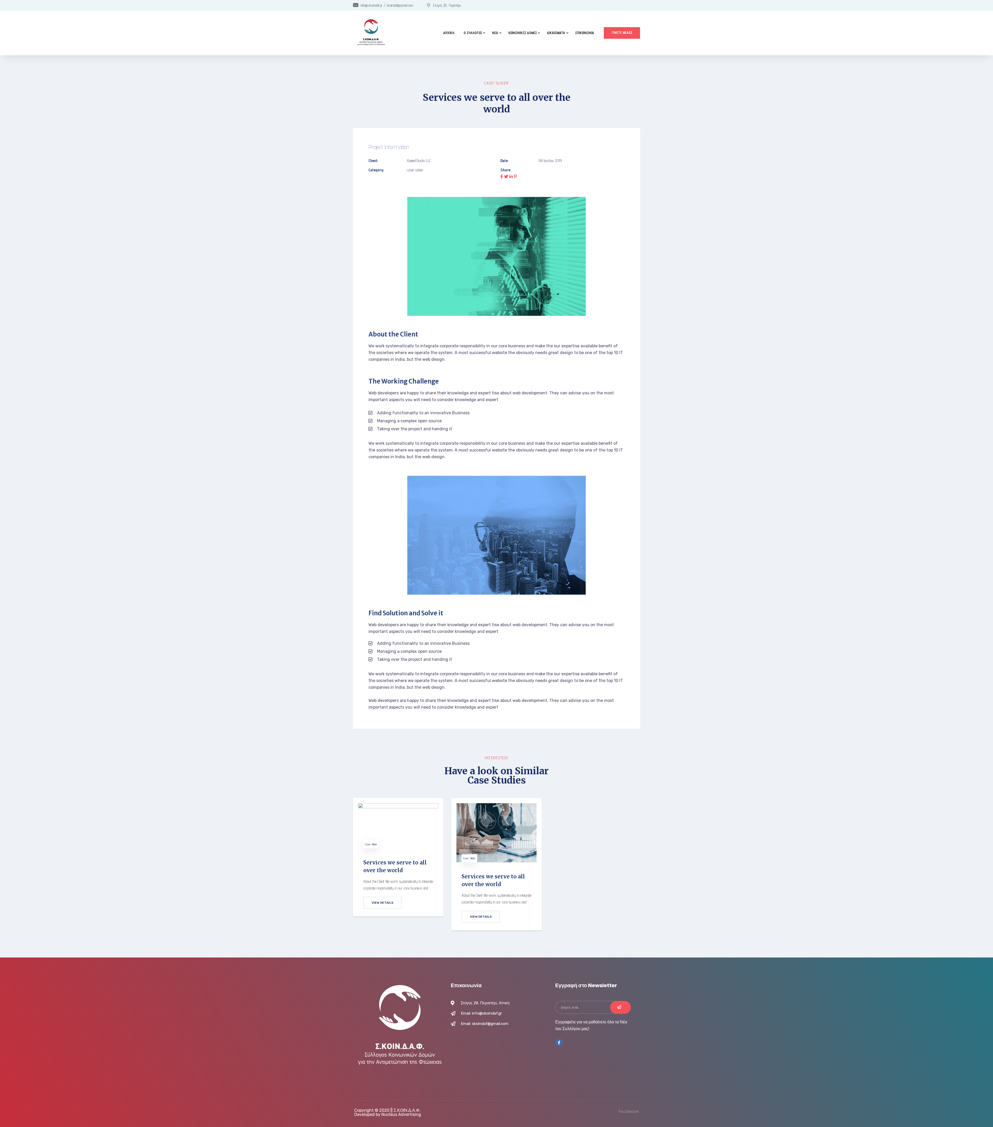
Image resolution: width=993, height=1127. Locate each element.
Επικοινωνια (584, 33)
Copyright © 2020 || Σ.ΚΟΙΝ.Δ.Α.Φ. (387, 1110)
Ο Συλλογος (473, 33)
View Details (382, 902)
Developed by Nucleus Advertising (387, 1114)
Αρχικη (448, 33)
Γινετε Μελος (622, 32)
